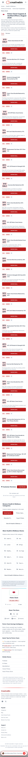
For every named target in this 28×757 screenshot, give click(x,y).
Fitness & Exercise (6, 8)
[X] (5, 701)
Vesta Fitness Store (7, 671)
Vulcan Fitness (6, 669)
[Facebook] (2, 701)
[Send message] (24, 753)
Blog (2, 712)
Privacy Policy (4, 732)
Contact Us (3, 730)
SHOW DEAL (14, 49)
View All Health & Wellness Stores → (14, 575)
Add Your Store (4, 717)
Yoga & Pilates (20, 518)
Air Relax (4, 663)
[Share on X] (14, 614)
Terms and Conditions (6, 734)
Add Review (22, 487)
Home (2, 6)
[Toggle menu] (3, 2)
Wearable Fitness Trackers (8, 518)
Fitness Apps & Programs (20, 513)
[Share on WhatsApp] (17, 614)
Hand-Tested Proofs (5, 715)
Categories (3, 710)
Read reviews (7, 650)
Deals (2, 33)
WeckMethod (5, 666)
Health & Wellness (11, 6)
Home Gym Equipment (19, 8)
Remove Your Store (5, 719)
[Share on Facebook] (11, 614)
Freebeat (4, 660)
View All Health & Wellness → (14, 523)
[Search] (25, 2)
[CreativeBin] (14, 2)
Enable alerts (7, 645)
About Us (3, 727)
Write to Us (3, 737)
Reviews (8, 33)
